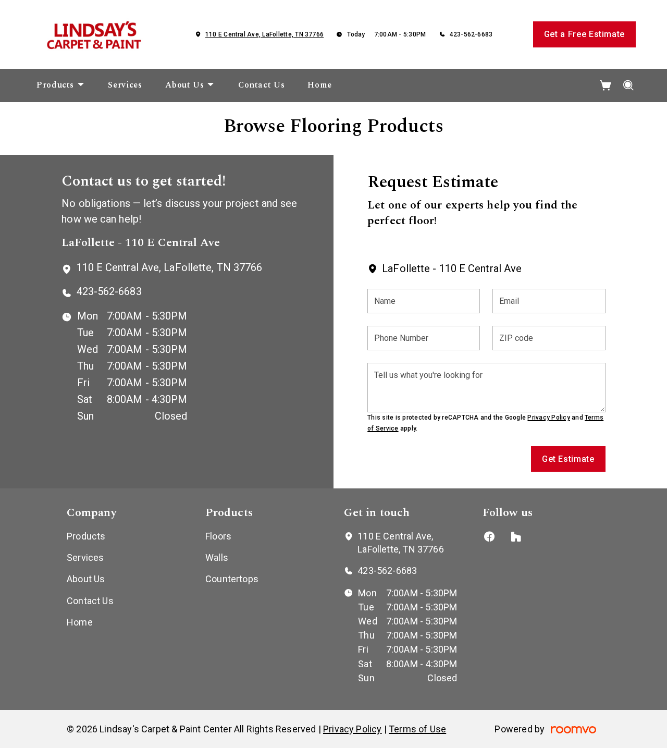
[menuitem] (60, 85)
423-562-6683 (471, 34)
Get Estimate (568, 459)
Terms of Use (417, 729)
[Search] (629, 85)
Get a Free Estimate (584, 34)
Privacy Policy (548, 417)
